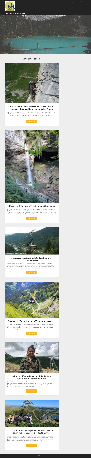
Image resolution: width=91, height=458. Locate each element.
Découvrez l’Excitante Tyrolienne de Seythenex (31, 206)
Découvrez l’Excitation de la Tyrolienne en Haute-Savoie (31, 259)
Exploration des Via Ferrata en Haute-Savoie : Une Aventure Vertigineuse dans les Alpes (31, 108)
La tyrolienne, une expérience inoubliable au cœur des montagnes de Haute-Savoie (31, 431)
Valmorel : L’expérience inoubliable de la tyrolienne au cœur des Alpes (31, 377)
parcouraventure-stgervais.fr (15, 14)
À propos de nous (74, 2)
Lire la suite (31, 121)
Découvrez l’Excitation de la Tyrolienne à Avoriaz (32, 321)
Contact (83, 2)
